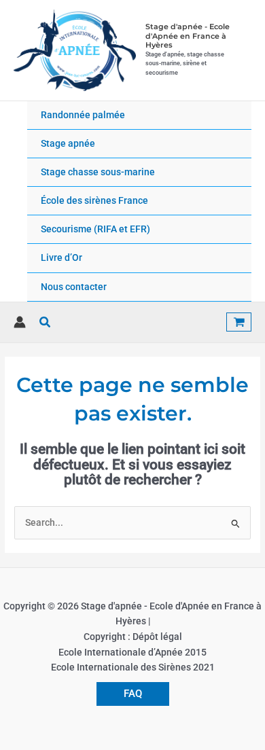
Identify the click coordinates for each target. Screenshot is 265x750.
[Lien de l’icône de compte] (20, 322)
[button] (45, 322)
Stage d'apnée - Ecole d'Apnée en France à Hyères (187, 36)
